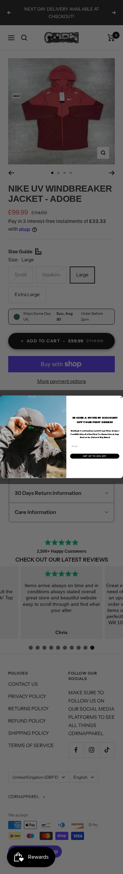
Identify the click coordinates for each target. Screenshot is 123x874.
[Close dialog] (121, 397)
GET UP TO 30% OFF (95, 456)
